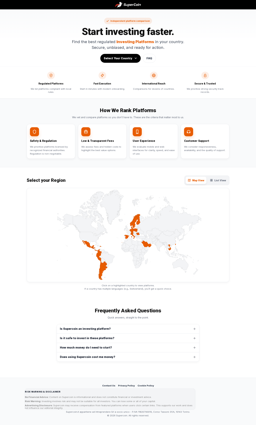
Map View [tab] (198, 180)
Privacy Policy (126, 385)
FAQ (149, 58)
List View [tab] (220, 180)
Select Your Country (118, 58)
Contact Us (108, 385)
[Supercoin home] (128, 4)
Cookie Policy (146, 385)
